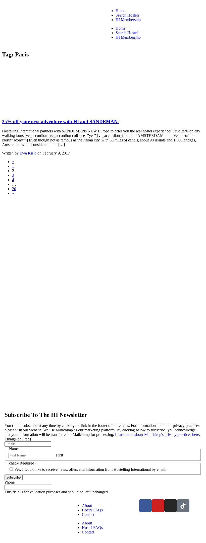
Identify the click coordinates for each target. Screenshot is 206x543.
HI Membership (128, 20)
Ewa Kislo (28, 153)
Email (18, 439)
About (87, 505)
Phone (10, 482)
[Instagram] (170, 505)
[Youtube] (158, 505)
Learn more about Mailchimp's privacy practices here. (157, 434)
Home (120, 11)
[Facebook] (145, 505)
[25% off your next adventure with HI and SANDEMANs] (39, 112)
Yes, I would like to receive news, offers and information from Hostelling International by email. (90, 469)
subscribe (14, 477)
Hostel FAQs (92, 510)
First (59, 455)
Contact (88, 514)
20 (14, 189)
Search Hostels (127, 15)
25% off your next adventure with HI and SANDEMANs (60, 121)
